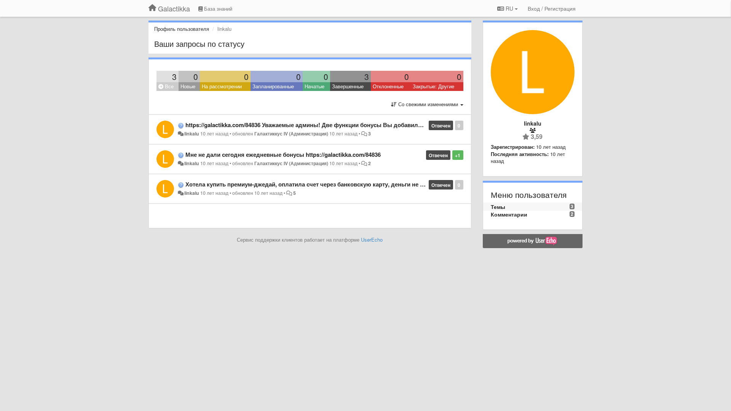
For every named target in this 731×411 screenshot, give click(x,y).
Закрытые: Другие (433, 86)
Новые (187, 86)
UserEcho (372, 239)
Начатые (314, 86)
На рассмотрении (222, 86)
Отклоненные (388, 86)
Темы (498, 206)
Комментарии (509, 214)
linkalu (191, 133)
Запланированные (273, 86)
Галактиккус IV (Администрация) (291, 133)
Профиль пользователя (181, 28)
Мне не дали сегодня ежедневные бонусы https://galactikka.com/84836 (283, 154)
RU (509, 8)
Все (168, 86)
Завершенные (348, 86)
